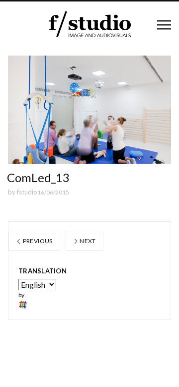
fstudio (27, 192)
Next (87, 241)
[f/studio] (90, 24)
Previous (36, 241)
